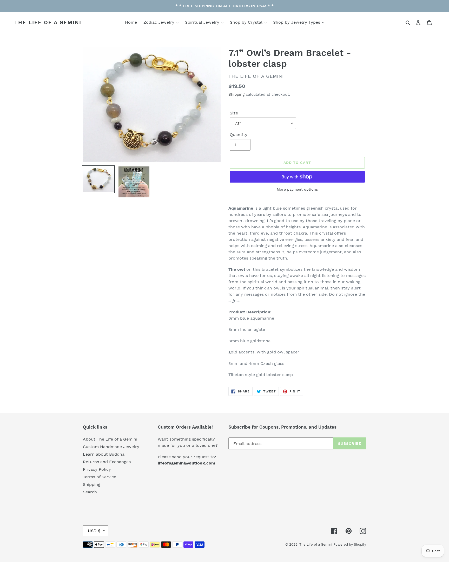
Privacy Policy (97, 469)
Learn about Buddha (103, 454)
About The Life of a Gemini (110, 439)
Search (90, 491)
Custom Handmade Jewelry (111, 446)
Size (234, 113)
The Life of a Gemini (47, 22)
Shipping (236, 94)
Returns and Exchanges (107, 461)
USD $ (94, 530)
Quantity (238, 134)
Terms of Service (99, 476)
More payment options (297, 189)
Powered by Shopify (349, 544)
